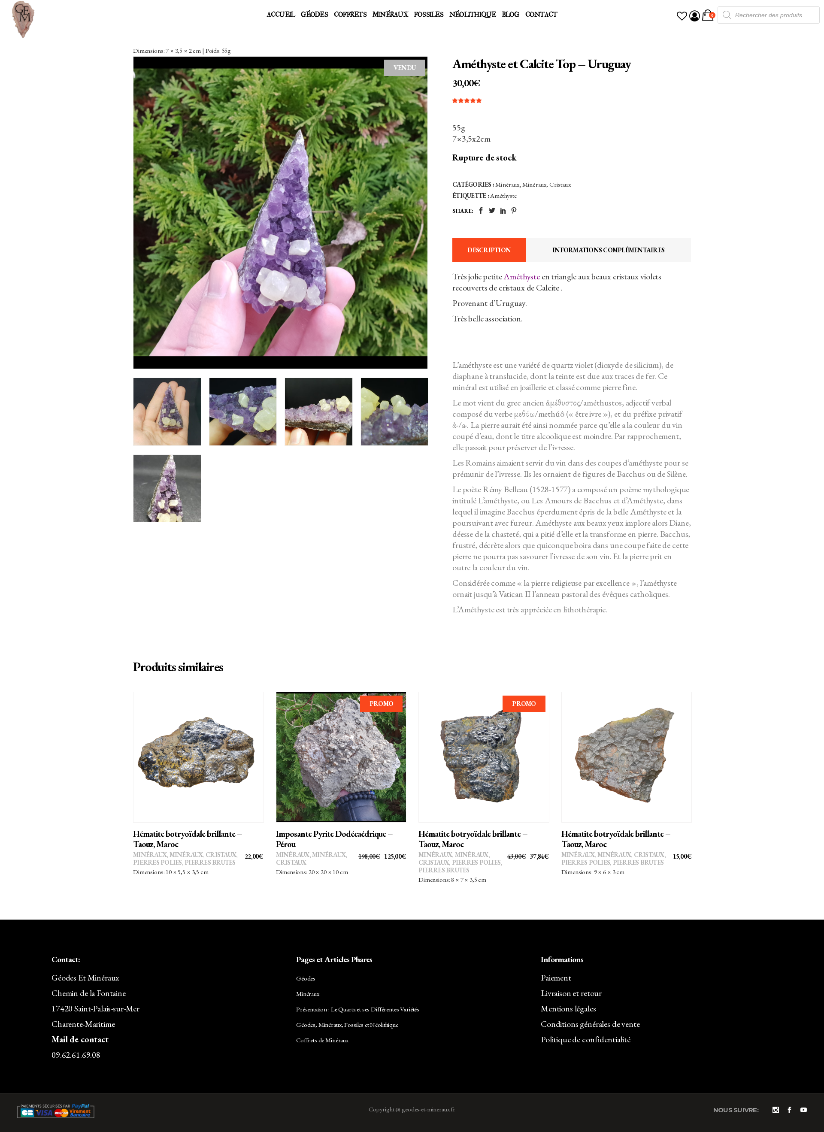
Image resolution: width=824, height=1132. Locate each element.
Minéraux (507, 184)
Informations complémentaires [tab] (608, 250)
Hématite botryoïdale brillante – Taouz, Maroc (187, 839)
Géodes (305, 978)
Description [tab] (489, 250)
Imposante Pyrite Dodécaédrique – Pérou (334, 839)
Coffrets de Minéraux (322, 1040)
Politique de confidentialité (585, 1039)
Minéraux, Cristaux (546, 184)
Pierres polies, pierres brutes (184, 862)
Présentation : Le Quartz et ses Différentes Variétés (357, 1009)
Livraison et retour (571, 993)
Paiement (556, 977)
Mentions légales (568, 1008)
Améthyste (503, 195)
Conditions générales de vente (590, 1023)
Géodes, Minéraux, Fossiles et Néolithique (347, 1024)
